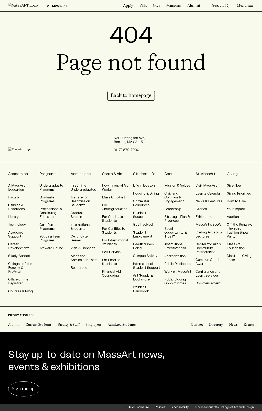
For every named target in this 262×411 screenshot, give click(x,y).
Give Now (234, 185)
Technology (17, 224)
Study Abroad (19, 256)
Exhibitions (203, 216)
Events (249, 325)
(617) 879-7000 (126, 150)
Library (13, 216)
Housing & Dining (146, 193)
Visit (143, 6)
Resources (79, 267)
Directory (216, 325)
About (169, 174)
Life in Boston (144, 185)
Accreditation (175, 256)
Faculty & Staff (68, 325)
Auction (233, 216)
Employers (94, 325)
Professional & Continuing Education (51, 212)
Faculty (14, 197)
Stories (201, 209)
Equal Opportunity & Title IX (175, 232)
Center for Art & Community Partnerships (208, 248)
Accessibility (180, 407)
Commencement (208, 283)
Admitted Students (122, 325)
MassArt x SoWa (208, 224)
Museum (173, 6)
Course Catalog (20, 291)
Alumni (193, 6)
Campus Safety (145, 256)
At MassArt (205, 174)
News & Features (208, 201)
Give (156, 6)
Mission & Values (177, 185)
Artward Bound (51, 248)
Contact (197, 325)
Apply (128, 6)
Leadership (172, 209)
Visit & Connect (83, 248)
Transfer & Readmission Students (80, 201)
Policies (160, 407)
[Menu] (245, 5)
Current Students (39, 325)
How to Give (236, 201)
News (233, 325)
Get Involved (143, 224)
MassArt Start (113, 197)
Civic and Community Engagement (174, 197)
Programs (48, 174)
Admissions (81, 174)
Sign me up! (24, 389)
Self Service (111, 252)
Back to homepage (131, 95)
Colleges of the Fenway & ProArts (20, 267)
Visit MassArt (206, 185)
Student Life (144, 174)
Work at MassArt (177, 271)
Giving (232, 174)
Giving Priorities (239, 193)
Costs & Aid (112, 174)
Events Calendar (208, 193)
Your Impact (236, 209)
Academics (18, 174)
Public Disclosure (177, 264)
